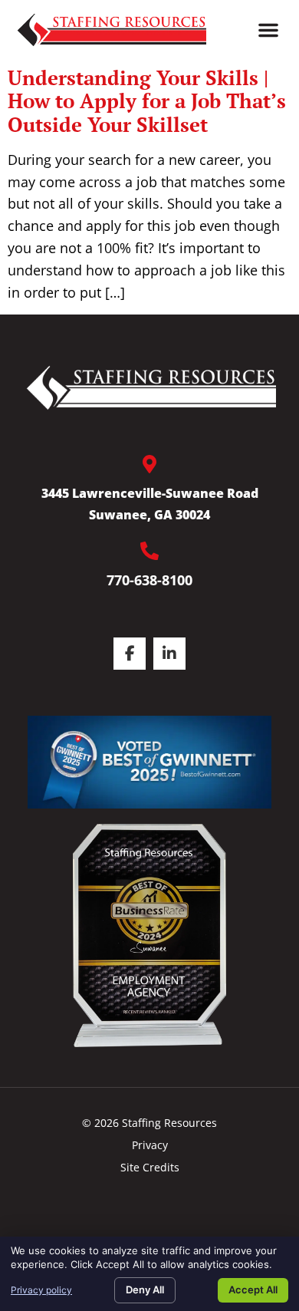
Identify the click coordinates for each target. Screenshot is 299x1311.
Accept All (253, 1289)
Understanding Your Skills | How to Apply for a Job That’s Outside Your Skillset (147, 100)
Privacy (150, 1145)
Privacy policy (41, 1290)
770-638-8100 (149, 580)
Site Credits (149, 1167)
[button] (268, 30)
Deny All (145, 1289)
